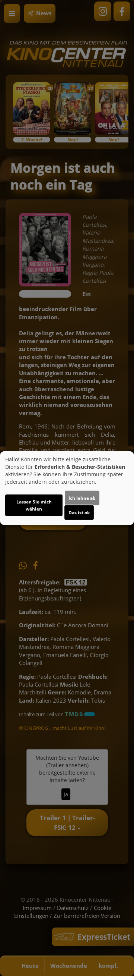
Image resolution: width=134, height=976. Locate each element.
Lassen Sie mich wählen (34, 505)
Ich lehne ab (82, 498)
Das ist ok (79, 512)
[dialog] (67, 488)
